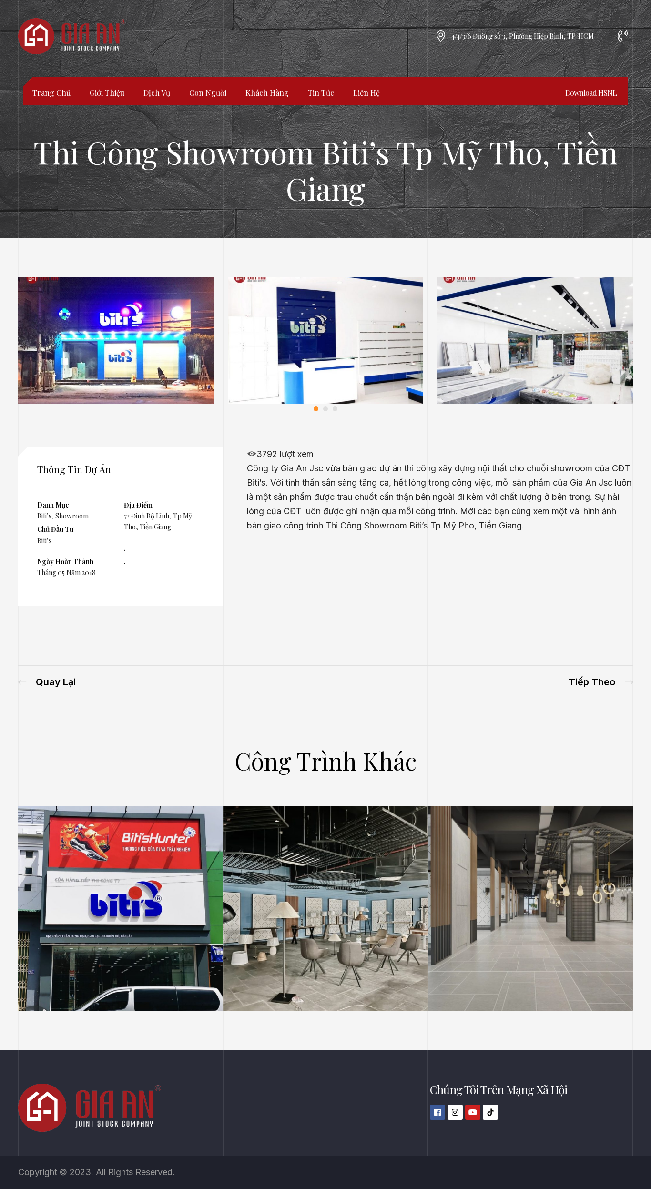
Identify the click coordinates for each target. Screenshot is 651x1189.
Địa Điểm (138, 504)
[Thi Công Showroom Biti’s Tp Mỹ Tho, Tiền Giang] (116, 401)
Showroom (72, 515)
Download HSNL (591, 93)
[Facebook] (437, 1112)
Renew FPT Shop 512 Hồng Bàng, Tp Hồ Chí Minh (47, 682)
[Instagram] (455, 1112)
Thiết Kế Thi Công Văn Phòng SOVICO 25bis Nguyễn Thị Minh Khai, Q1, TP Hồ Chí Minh (601, 682)
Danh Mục (53, 504)
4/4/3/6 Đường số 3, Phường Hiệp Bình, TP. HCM (522, 36)
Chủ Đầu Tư (55, 529)
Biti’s (44, 515)
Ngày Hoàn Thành (65, 561)
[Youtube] (472, 1112)
